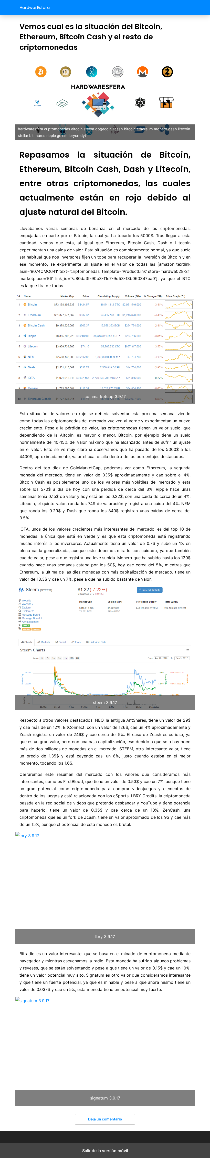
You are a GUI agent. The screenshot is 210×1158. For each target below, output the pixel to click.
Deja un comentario (105, 1119)
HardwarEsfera (34, 7)
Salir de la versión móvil (105, 1150)
